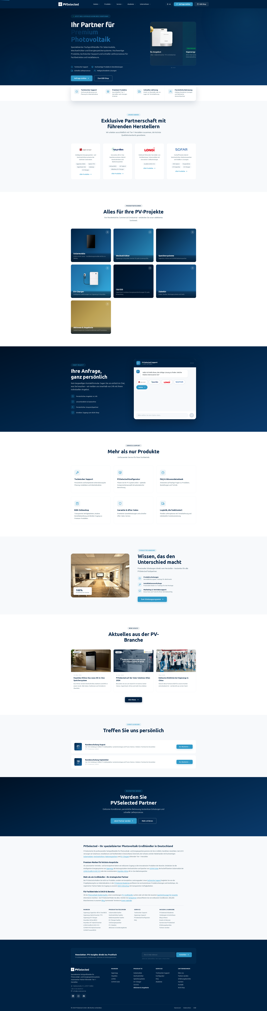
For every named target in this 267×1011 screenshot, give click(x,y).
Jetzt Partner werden (122, 821)
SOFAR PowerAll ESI (89, 930)
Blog (103, 900)
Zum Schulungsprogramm (151, 599)
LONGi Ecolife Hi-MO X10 (91, 871)
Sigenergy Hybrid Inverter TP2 (93, 915)
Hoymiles (114, 976)
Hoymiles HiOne (122, 871)
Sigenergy (109, 868)
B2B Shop (203, 4)
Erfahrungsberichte (165, 925)
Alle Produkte (84, 174)
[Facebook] (84, 996)
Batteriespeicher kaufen (116, 917)
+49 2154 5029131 (77, 989)
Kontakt (180, 985)
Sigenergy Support (140, 915)
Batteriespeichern (111, 856)
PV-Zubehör (112, 925)
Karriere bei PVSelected (167, 922)
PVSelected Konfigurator (142, 917)
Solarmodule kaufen (115, 912)
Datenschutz (187, 1007)
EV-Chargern (125, 856)
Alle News (132, 700)
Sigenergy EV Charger (90, 917)
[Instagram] (78, 996)
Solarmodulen (88, 856)
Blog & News (163, 917)
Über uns (181, 973)
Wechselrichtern (99, 856)
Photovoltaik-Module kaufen (98, 895)
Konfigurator (160, 976)
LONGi (113, 979)
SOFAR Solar (154, 868)
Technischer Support (140, 912)
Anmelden (182, 955)
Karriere (180, 982)
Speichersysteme (139, 979)
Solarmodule (138, 973)
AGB (194, 1007)
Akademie (159, 982)
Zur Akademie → (184, 747)
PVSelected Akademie (121, 883)
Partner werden (164, 927)
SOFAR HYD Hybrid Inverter (92, 927)
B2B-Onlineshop (123, 886)
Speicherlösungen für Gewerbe (167, 895)
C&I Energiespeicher (115, 922)
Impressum (177, 1007)
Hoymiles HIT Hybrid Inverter (92, 922)
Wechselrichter (139, 976)
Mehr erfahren (147, 821)
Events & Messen (164, 920)
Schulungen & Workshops (167, 915)
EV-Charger (137, 982)
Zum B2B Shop (103, 78)
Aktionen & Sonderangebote (118, 927)
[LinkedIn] (73, 996)
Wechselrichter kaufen (116, 915)
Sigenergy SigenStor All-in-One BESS (95, 912)
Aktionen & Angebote (141, 987)
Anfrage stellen (184, 4)
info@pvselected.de (79, 991)
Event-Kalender (126, 900)
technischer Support (154, 880)
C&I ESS (136, 985)
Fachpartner (132, 898)
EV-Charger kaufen (115, 920)
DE (170, 4)
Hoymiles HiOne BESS (90, 920)
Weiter (140, 387)
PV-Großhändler (127, 895)
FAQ (135, 920)
